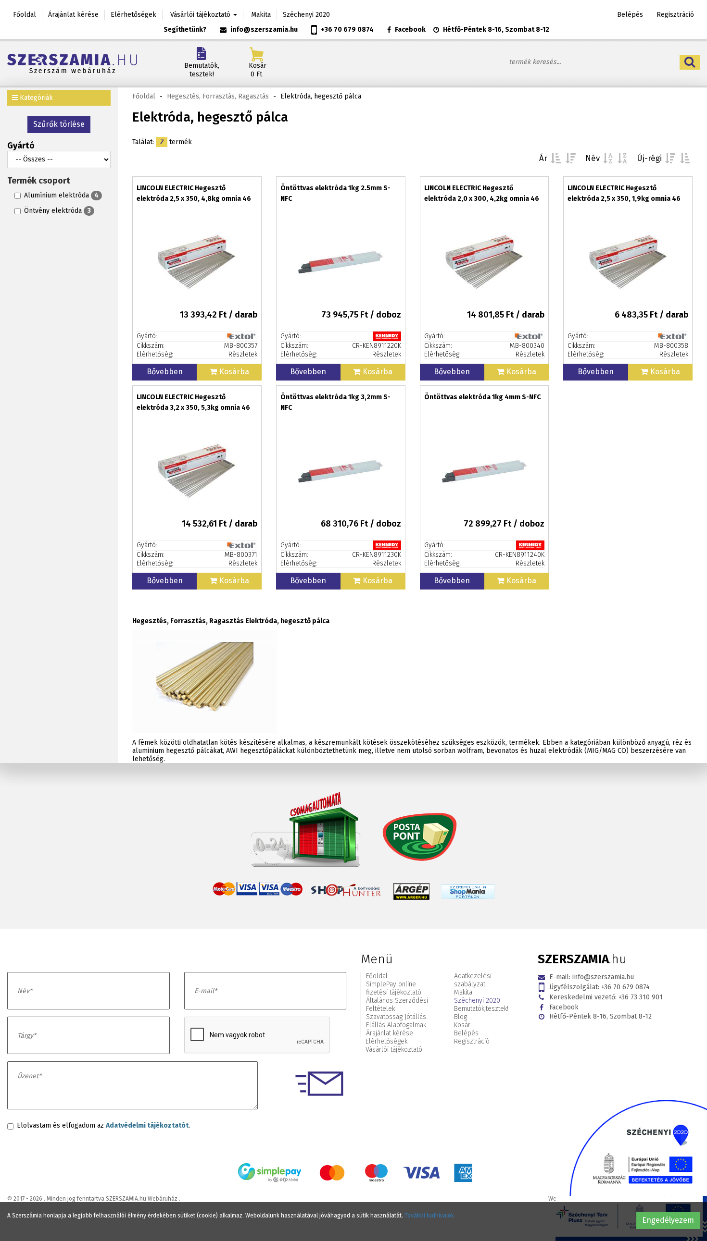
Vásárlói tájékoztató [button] (201, 15)
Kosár (462, 1025)
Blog (460, 1017)
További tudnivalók (429, 1215)
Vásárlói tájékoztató (394, 1049)
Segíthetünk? (185, 29)
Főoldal (24, 15)
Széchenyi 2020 (306, 15)
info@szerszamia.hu (264, 29)
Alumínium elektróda (61, 195)
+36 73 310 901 (606, 997)
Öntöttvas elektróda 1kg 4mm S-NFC (482, 397)
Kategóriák (35, 98)
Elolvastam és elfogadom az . (103, 1125)
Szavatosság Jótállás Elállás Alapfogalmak (396, 1021)
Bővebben (165, 371)
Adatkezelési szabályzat (473, 980)
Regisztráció (675, 15)
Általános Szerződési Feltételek (397, 1004)
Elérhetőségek (133, 15)
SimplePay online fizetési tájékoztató (393, 988)
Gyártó (21, 145)
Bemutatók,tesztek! (201, 69)
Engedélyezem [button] (668, 1220)
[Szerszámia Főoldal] (88, 63)
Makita (261, 15)
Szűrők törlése (59, 124)
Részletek (242, 354)
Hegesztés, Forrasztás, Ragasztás (218, 96)
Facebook (410, 29)
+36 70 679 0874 (347, 29)
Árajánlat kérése (73, 15)
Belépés (630, 15)
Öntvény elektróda (57, 211)
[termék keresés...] (690, 62)
